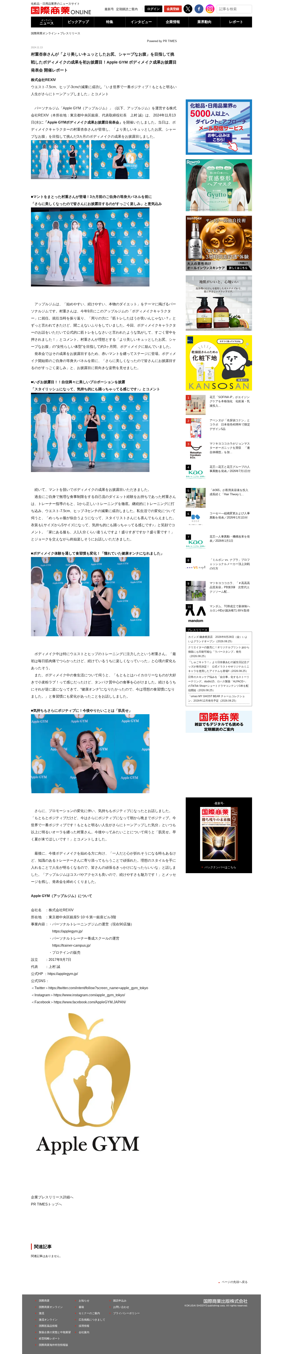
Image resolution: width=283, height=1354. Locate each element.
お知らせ (84, 1300)
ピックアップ (78, 22)
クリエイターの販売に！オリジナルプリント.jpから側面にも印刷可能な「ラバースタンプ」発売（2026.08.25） (218, 652)
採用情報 (84, 1326)
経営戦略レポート (49, 1338)
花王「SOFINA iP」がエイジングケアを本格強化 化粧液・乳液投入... (230, 401)
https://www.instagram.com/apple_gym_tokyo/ (89, 995)
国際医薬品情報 (48, 1326)
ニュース (47, 22)
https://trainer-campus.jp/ (71, 945)
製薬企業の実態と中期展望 (55, 1332)
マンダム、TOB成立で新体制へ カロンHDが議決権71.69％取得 (231, 608)
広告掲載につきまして (92, 1319)
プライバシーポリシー (126, 1313)
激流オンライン (48, 1319)
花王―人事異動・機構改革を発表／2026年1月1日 (230, 539)
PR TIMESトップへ (46, 1204)
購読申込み (119, 1300)
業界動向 (204, 22)
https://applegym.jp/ (67, 931)
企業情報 (173, 22)
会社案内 (84, 1332)
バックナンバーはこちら (220, 867)
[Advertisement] (104, 1224)
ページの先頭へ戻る (235, 1281)
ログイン (153, 9)
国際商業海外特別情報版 (53, 1345)
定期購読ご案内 (127, 9)
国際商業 (44, 1300)
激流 (41, 1313)
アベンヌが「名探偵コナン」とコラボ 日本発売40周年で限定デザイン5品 (230, 425)
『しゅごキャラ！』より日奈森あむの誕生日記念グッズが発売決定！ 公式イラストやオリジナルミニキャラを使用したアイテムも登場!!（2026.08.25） (218, 667)
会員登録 (173, 9)
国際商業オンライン (44, 33)
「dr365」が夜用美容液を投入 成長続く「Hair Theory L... (230, 492)
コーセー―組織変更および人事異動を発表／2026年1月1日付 (230, 515)
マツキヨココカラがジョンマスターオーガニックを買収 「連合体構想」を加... (230, 448)
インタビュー (141, 22)
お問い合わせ (121, 1307)
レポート (236, 22)
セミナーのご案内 (89, 1313)
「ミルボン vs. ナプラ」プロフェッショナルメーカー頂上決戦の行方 (230, 564)
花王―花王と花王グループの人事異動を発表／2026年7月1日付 (230, 469)
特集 (109, 22)
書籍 (81, 1307)
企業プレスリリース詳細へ (52, 1197)
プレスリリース (70, 33)
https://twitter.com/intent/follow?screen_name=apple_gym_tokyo (98, 988)
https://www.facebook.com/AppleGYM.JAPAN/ (90, 1002)
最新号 (109, 9)
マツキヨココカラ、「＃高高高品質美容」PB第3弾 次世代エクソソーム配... (230, 587)
